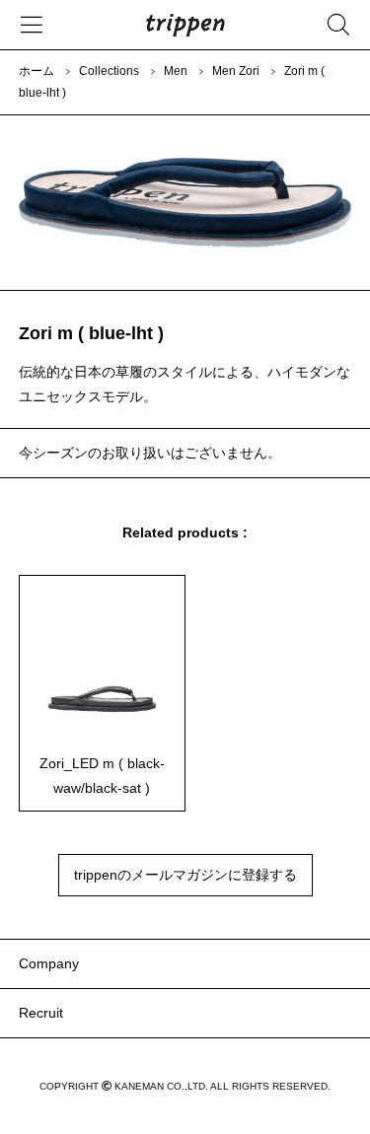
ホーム (36, 71)
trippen (185, 24)
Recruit (41, 1013)
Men (175, 71)
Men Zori (235, 71)
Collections (109, 71)
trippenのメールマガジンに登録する (185, 875)
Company (49, 963)
